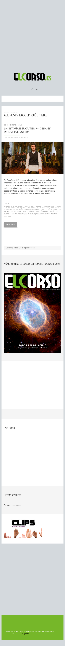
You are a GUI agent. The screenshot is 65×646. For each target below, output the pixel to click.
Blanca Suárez (18, 209)
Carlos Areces (32, 209)
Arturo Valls (48, 207)
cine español (46, 209)
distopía (14, 211)
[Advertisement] (32, 35)
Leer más (10, 224)
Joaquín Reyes (42, 211)
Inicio (6, 112)
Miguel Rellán (18, 214)
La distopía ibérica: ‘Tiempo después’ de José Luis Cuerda (27, 130)
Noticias (13, 112)
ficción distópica (26, 211)
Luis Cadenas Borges (18, 137)
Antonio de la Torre (32, 207)
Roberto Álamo (43, 214)
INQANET (25, 634)
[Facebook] (30, 88)
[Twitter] (35, 88)
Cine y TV (7, 203)
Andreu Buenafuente (13, 207)
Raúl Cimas (30, 214)
